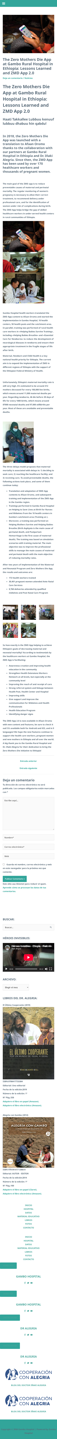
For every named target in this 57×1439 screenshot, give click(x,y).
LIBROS (28, 1220)
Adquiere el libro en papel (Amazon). (21, 1101)
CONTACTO (28, 1227)
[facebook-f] (25, 1283)
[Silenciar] (46, 969)
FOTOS (28, 1223)
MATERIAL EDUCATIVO (28, 1216)
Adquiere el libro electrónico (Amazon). (22, 1105)
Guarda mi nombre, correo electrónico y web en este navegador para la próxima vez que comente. (27, 868)
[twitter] (28, 1283)
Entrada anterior (28, 761)
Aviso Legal (43, 1424)
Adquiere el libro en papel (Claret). (20, 1189)
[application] (28, 957)
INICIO (28, 1205)
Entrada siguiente (28, 768)
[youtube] (31, 1283)
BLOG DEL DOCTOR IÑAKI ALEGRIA (28, 1385)
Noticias (28, 78)
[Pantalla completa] (50, 969)
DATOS (28, 1212)
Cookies (12, 1424)
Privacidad (27, 1424)
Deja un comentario (13, 78)
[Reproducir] (6, 969)
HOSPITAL (28, 1209)
